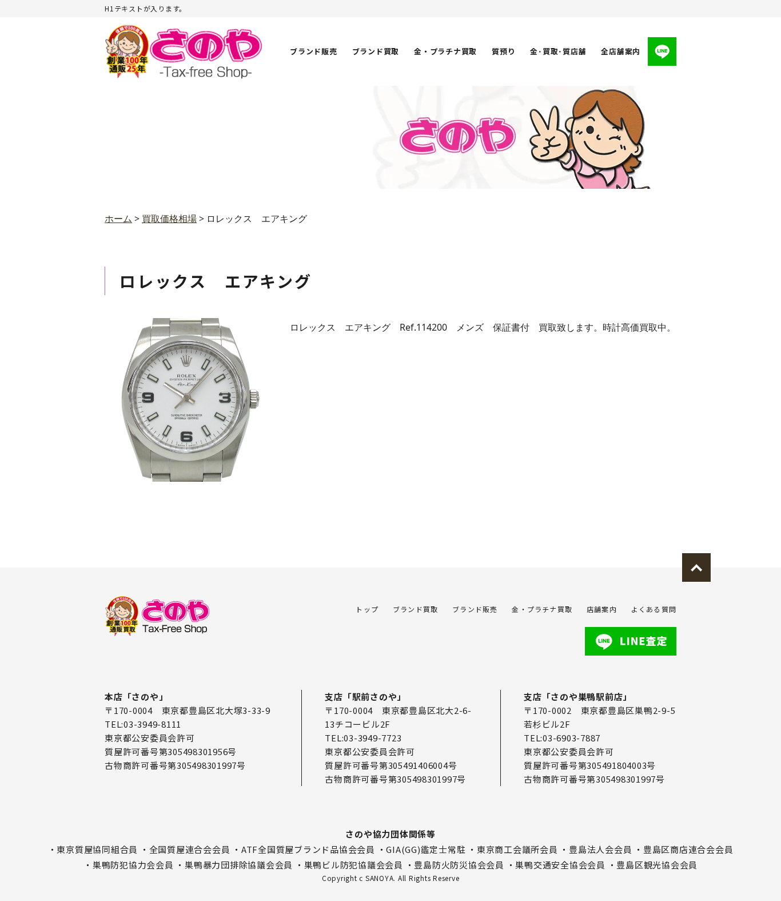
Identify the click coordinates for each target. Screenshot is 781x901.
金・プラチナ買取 (445, 51)
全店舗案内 (620, 51)
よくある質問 (653, 609)
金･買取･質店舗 (558, 51)
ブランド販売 (313, 51)
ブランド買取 (376, 51)
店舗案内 (602, 609)
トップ (367, 609)
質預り (503, 51)
